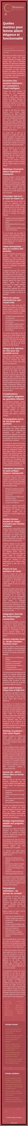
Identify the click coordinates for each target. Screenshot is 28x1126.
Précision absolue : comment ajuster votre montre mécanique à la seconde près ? (14, 1093)
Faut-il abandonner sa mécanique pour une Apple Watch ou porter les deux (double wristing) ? (13, 1061)
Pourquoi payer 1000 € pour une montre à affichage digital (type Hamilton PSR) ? (13, 1031)
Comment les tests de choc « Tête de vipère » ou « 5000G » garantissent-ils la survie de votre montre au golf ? (8, 1008)
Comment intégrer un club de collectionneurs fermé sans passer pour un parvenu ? (12, 1054)
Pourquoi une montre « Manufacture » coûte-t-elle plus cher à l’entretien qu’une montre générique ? (19, 1007)
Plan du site (14, 1123)
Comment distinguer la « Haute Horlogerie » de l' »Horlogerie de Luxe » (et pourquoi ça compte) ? (13, 1080)
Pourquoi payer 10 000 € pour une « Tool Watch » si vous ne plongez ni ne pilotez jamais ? (14, 1086)
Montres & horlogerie (9, 48)
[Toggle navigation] (5, 14)
